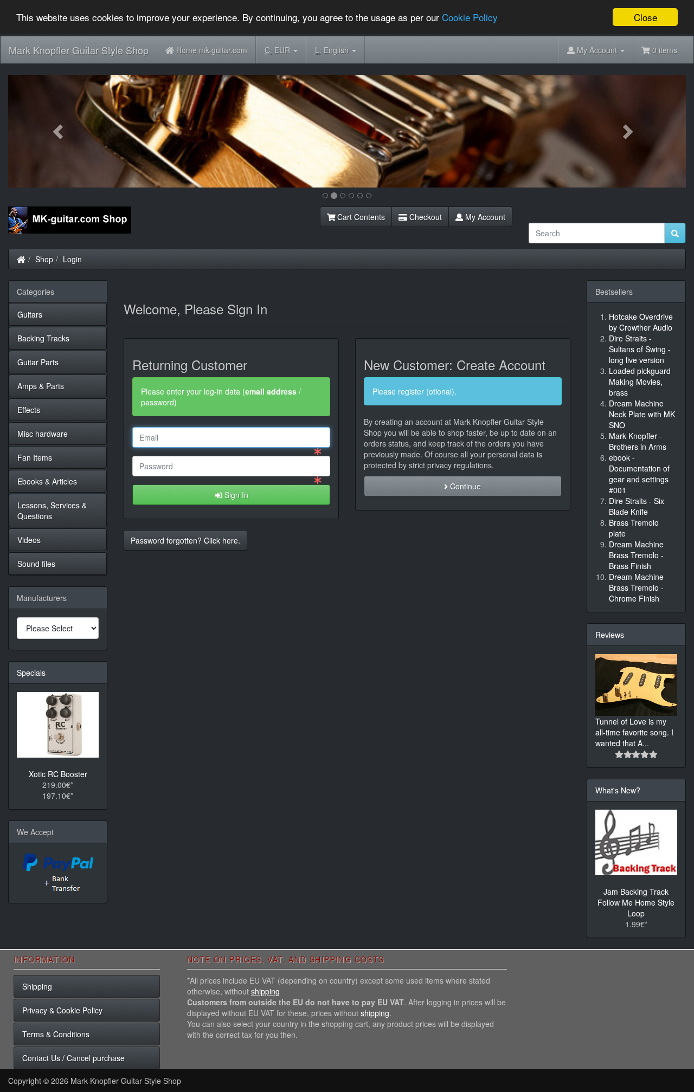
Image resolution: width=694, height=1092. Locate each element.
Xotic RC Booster (58, 773)
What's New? (617, 790)
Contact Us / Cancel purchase (73, 1057)
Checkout (424, 216)
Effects (28, 409)
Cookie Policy (470, 17)
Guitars (29, 314)
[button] (59, 131)
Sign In (235, 494)
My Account (484, 216)
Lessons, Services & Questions (52, 510)
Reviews (609, 634)
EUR (278, 49)
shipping (265, 991)
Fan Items (34, 457)
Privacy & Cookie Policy (62, 1010)
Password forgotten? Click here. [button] (185, 540)
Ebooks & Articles (47, 481)
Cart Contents (360, 216)
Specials (31, 672)
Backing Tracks (43, 338)
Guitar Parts (38, 362)
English (333, 49)
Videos (29, 539)
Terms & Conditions (55, 1034)
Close (645, 17)
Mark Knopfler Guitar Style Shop (79, 50)
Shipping (37, 986)
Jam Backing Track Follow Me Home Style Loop (635, 902)
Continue (464, 486)
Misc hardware (42, 433)
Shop (44, 259)
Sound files (36, 563)
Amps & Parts (40, 385)
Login (72, 259)
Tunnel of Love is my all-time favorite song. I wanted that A (634, 732)
